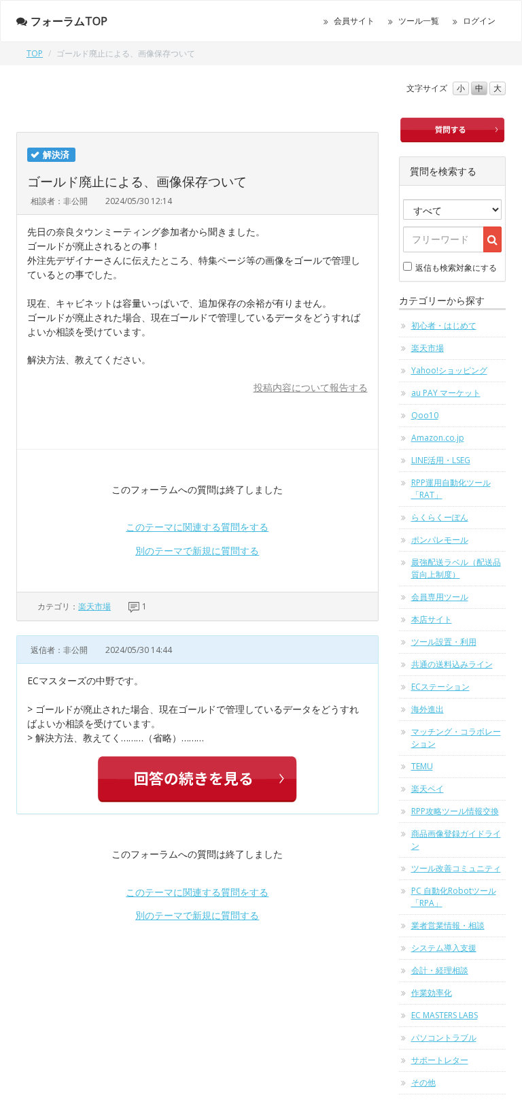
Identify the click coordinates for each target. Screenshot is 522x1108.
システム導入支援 (443, 948)
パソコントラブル (443, 1037)
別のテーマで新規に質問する (197, 550)
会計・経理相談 (439, 970)
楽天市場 (94, 606)
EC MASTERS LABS (444, 1015)
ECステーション (440, 686)
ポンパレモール (439, 539)
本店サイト (431, 619)
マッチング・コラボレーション (456, 738)
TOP (35, 53)
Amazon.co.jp (437, 437)
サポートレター (439, 1060)
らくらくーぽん (439, 517)
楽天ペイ (427, 788)
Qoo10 (424, 415)
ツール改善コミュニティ (456, 868)
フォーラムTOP (69, 21)
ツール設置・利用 (443, 642)
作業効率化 (431, 992)
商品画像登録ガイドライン (456, 840)
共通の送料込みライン (452, 664)
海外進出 (427, 709)
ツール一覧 (418, 21)
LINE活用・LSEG (440, 460)
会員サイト (354, 21)
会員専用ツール (439, 597)
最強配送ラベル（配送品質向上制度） (456, 568)
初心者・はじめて (443, 325)
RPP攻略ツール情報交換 (455, 811)
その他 (423, 1082)
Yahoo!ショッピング (449, 370)
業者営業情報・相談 (448, 925)
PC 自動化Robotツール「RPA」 (453, 897)
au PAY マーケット (446, 393)
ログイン (479, 21)
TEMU (422, 766)
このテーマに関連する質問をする (197, 526)
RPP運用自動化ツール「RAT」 (451, 489)
